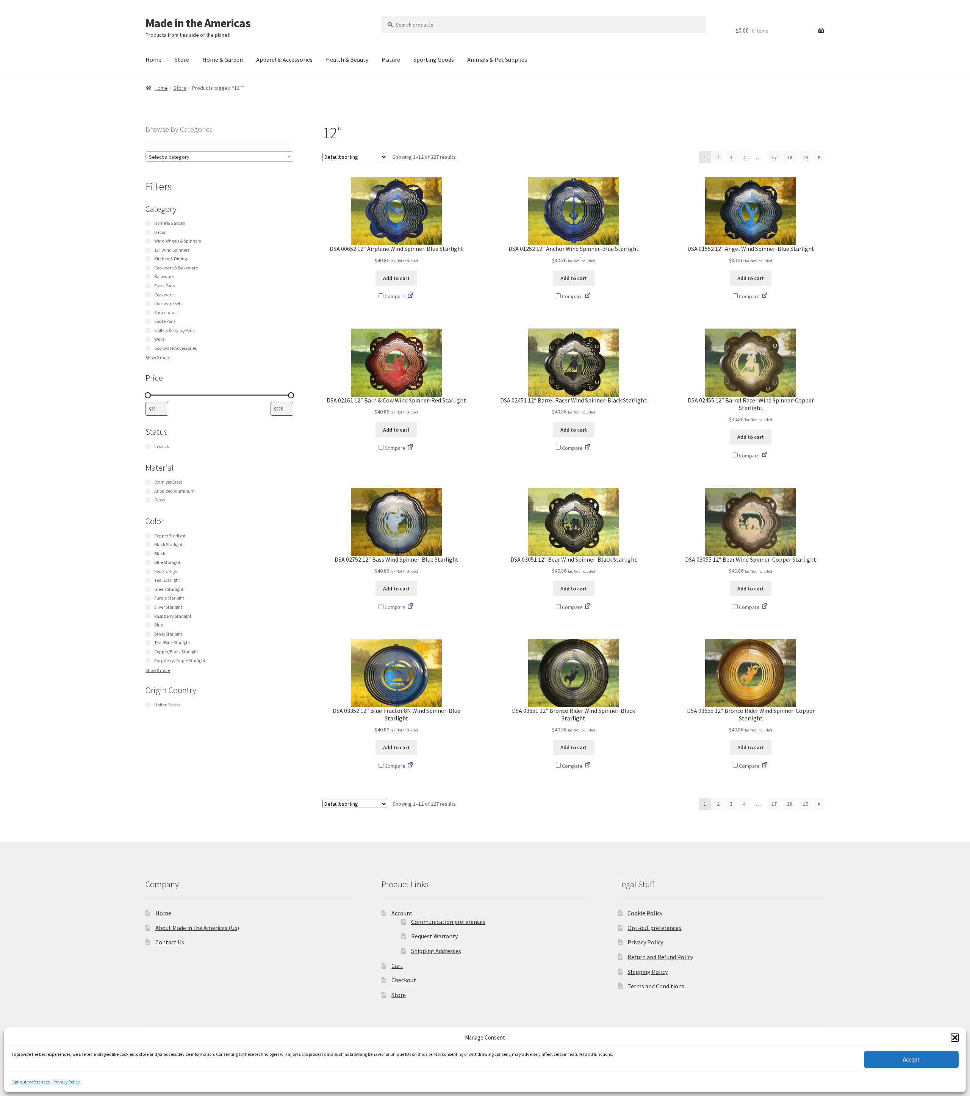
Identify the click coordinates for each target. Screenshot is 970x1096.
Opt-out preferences (30, 1082)
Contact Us (169, 942)
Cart (397, 965)
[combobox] (219, 156)
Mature (391, 59)
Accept (911, 1059)
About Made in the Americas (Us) (197, 928)
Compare (394, 296)
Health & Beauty (347, 59)
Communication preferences (448, 921)
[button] (955, 1037)
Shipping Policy (647, 971)
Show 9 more (158, 670)
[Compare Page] (410, 296)
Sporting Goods (433, 59)
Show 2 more (158, 357)
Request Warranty (434, 936)
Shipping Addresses (436, 951)
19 (805, 157)
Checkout (403, 980)
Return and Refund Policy (660, 957)
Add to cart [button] (396, 278)
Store (182, 59)
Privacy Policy (66, 1082)
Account (402, 913)
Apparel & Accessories (284, 59)
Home (153, 59)
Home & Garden (222, 59)
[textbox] (219, 157)
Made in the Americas (198, 23)
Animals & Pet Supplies (497, 59)
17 (774, 157)
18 (789, 157)
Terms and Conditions (655, 986)
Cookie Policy (644, 913)
